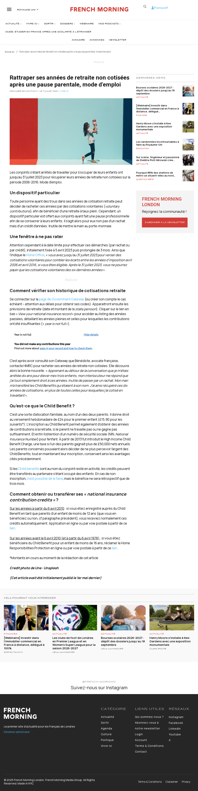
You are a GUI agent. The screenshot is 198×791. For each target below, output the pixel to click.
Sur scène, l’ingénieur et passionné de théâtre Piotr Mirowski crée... (157, 158)
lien (12, 528)
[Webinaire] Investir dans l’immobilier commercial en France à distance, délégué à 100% (24, 643)
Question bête (145, 179)
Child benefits (28, 468)
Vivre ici (10, 51)
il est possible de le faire (45, 478)
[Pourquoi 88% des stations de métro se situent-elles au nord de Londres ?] (188, 175)
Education (142, 149)
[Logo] (99, 9)
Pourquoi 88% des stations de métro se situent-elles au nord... (155, 174)
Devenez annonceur (17, 732)
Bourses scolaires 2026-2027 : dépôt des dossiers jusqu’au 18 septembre (155, 90)
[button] (145, 6)
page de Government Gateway (61, 299)
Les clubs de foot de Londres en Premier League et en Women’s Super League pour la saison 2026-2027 (74, 643)
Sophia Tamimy (13, 652)
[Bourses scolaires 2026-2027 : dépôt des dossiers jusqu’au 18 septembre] (188, 91)
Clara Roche (157, 649)
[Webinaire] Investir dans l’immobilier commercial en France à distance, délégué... (157, 108)
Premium (160, 8)
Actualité (142, 97)
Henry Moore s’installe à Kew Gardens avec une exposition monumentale (154, 126)
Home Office (35, 255)
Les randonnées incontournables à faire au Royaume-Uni (157, 143)
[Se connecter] (152, 7)
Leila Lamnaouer (63, 652)
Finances (141, 115)
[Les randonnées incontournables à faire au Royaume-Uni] (188, 144)
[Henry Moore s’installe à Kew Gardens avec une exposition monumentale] (188, 126)
